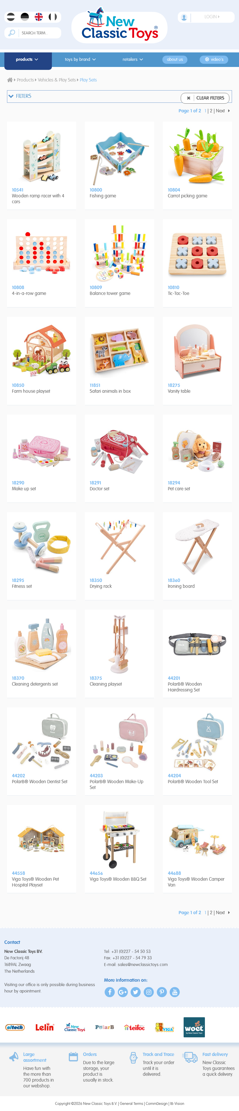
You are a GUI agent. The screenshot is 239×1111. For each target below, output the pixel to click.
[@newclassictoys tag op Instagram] (149, 992)
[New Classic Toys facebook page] (110, 992)
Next (221, 111)
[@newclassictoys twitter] (136, 992)
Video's (217, 59)
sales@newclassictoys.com (143, 965)
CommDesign (157, 1104)
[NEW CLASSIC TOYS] (119, 25)
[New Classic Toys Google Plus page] (123, 992)
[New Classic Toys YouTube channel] (175, 992)
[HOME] (10, 80)
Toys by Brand (77, 59)
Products (24, 59)
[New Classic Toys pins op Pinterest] (162, 992)
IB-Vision (177, 1104)
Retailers (130, 59)
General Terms (131, 1104)
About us (175, 59)
